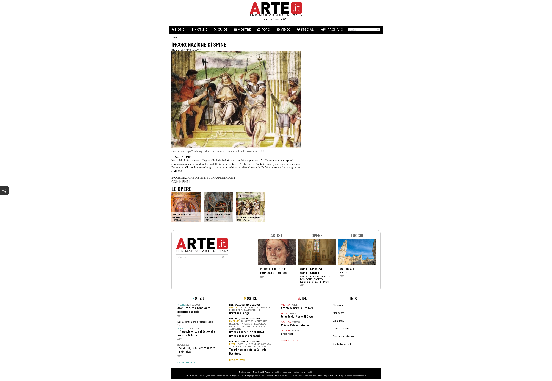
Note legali (258, 372)
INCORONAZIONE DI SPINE (188, 177)
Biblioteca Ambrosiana (186, 49)
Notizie (200, 29)
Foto (266, 29)
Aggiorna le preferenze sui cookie (298, 372)
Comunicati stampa (343, 336)
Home (180, 29)
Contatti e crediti (342, 343)
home (174, 37)
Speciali (308, 29)
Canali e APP (339, 320)
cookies (277, 372)
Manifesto (338, 312)
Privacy (268, 372)
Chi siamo (338, 305)
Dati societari (245, 372)
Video (286, 29)
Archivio (335, 29)
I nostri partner (341, 328)
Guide (223, 29)
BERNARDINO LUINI (222, 177)
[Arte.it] (276, 8)
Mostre (244, 29)
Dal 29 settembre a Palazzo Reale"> (197, 328)
